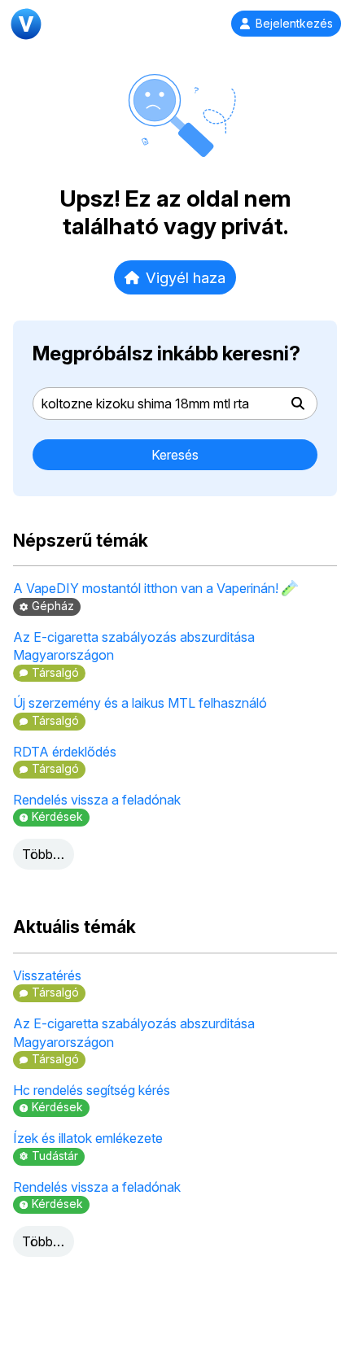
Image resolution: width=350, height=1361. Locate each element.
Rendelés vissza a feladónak (97, 800)
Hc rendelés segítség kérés (91, 1090)
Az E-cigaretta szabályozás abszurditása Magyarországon (134, 646)
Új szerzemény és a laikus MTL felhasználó (140, 703)
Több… (43, 854)
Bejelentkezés (294, 23)
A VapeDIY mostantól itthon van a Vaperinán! (147, 588)
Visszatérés (47, 975)
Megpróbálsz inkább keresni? (166, 353)
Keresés (175, 455)
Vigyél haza (185, 277)
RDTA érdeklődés (64, 752)
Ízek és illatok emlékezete (88, 1138)
